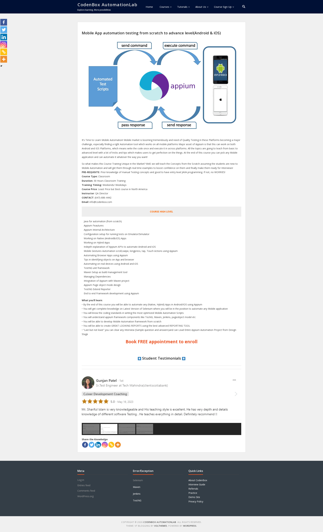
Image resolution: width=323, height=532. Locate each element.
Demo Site (194, 497)
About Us (200, 6)
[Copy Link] (111, 445)
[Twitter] (92, 445)
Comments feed (86, 490)
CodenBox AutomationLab (107, 5)
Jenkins (136, 493)
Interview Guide (196, 484)
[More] (118, 445)
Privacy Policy (195, 501)
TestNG (137, 500)
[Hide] (1, 66)
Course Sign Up (223, 6)
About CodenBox (197, 480)
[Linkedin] (98, 445)
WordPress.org (85, 496)
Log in (80, 479)
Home (149, 6)
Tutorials (182, 6)
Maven (136, 487)
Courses (164, 6)
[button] (87, 394)
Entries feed (83, 485)
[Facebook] (85, 445)
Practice (192, 492)
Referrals (193, 488)
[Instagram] (105, 445)
